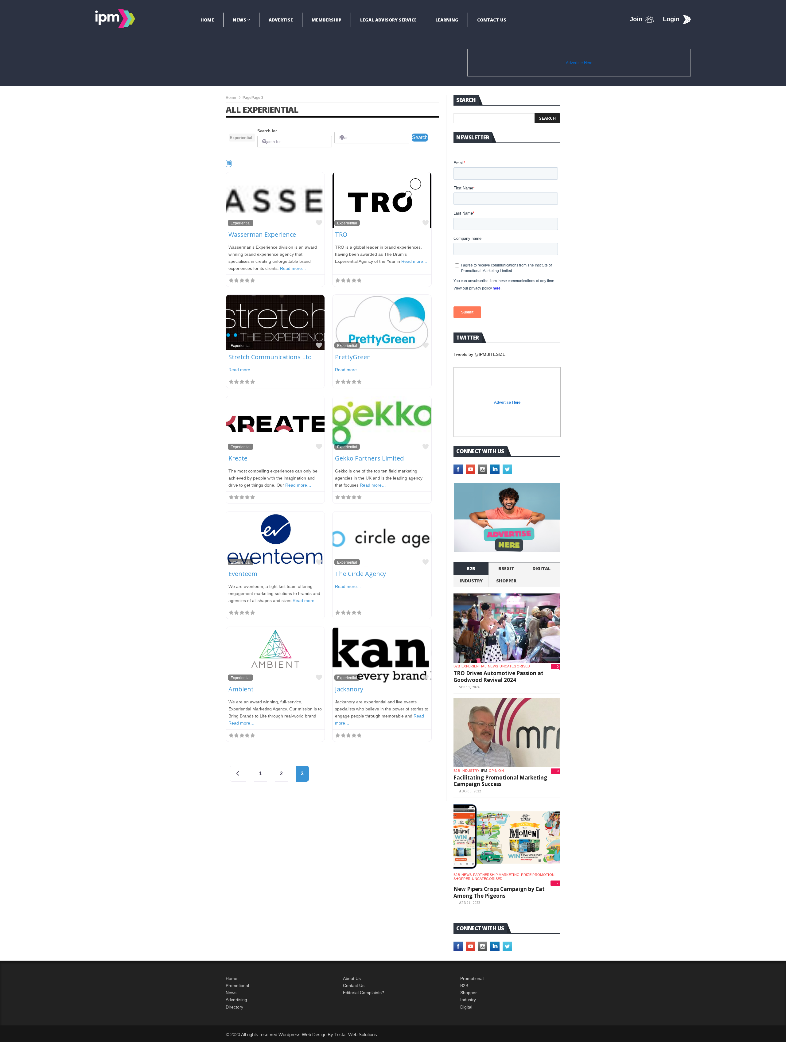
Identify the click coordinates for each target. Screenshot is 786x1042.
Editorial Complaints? (363, 992)
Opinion (496, 770)
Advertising (236, 999)
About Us (352, 978)
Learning (446, 20)
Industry (468, 999)
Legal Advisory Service (388, 20)
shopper (506, 581)
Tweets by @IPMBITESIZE (479, 354)
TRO (341, 234)
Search (420, 137)
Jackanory (349, 689)
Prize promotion (537, 875)
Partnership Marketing (496, 875)
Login (671, 19)
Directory (234, 1007)
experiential (473, 666)
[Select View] (229, 163)
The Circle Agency (360, 574)
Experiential (241, 223)
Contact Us (491, 20)
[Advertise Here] (506, 518)
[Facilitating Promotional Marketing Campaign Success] (506, 732)
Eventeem (242, 574)
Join (636, 19)
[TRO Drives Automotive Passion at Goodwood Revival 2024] (506, 628)
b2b (471, 568)
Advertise (281, 20)
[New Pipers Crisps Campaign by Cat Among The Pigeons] (506, 836)
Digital (541, 568)
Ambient (241, 689)
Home (207, 20)
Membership (326, 20)
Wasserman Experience (262, 234)
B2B (464, 985)
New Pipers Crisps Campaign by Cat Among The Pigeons (499, 892)
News (239, 20)
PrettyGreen (353, 357)
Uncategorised (515, 666)
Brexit (506, 568)
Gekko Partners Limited (369, 458)
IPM (484, 770)
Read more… (293, 268)
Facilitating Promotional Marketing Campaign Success (500, 781)
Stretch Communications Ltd (270, 357)
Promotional (237, 985)
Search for (267, 131)
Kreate (237, 458)
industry (471, 581)
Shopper (468, 992)
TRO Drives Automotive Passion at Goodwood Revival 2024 (498, 676)
